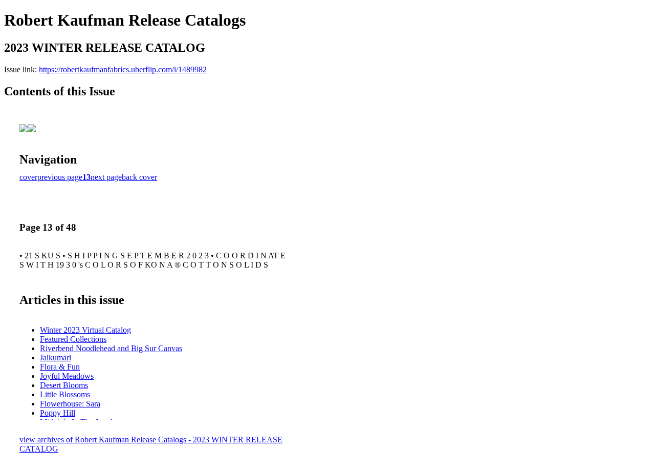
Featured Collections (73, 339)
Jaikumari (55, 357)
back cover (139, 177)
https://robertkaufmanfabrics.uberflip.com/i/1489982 (123, 69)
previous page (59, 177)
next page (106, 177)
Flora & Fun (60, 366)
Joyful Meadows (67, 376)
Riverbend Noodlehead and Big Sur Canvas (111, 348)
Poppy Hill (57, 413)
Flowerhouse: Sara (70, 403)
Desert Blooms (64, 385)
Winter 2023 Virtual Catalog (85, 329)
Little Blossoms (65, 394)
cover (28, 177)
